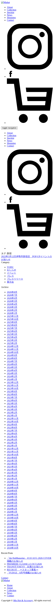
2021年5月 (12, 466)
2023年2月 (12, 412)
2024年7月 (12, 361)
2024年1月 (12, 379)
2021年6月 (12, 463)
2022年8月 (12, 427)
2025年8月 (12, 325)
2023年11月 (12, 385)
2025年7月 (12, 328)
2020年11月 (12, 484)
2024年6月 (12, 364)
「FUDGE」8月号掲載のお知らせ (24, 572)
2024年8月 (12, 358)
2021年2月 (12, 475)
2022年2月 (12, 442)
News (9, 15)
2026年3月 (12, 307)
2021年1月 (12, 478)
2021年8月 (12, 457)
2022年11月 (12, 418)
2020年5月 (12, 503)
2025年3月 (12, 340)
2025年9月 (12, 322)
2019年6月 (12, 530)
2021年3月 (12, 472)
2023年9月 (12, 391)
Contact (10, 20)
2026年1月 (12, 313)
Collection (11, 10)
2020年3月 (12, 506)
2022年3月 (12, 439)
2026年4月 (12, 304)
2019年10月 (12, 518)
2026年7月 (12, 295)
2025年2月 (12, 343)
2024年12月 (12, 346)
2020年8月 (12, 494)
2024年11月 (12, 349)
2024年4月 (12, 370)
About (10, 7)
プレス (10, 276)
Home (10, 585)
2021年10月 (12, 454)
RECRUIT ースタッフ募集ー (22, 569)
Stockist (10, 12)
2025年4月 (12, 337)
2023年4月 (12, 406)
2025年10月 (12, 319)
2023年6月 (12, 400)
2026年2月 (12, 310)
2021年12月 (12, 448)
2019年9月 (12, 521)
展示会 (10, 282)
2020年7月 (12, 497)
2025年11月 (12, 316)
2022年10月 (12, 421)
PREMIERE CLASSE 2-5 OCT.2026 (24, 564)
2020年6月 (12, 500)
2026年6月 (12, 298)
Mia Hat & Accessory (23, 600)
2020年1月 (12, 512)
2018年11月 (12, 545)
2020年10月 (12, 487)
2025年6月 (12, 331)
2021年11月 (12, 451)
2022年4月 (12, 436)
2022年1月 (12, 445)
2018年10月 (12, 548)
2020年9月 (12, 491)
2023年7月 (12, 397)
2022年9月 (12, 424)
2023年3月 (12, 409)
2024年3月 (12, 373)
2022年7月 (12, 430)
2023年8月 (12, 394)
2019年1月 (12, 542)
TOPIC (10, 267)
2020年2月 (12, 509)
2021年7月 (12, 460)
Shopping (11, 17)
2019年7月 (12, 527)
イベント (11, 273)
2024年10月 (12, 352)
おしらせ (11, 270)
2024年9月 (12, 355)
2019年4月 (12, 536)
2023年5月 (12, 403)
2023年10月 (12, 388)
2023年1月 (12, 415)
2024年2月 (12, 376)
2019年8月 (12, 524)
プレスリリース (15, 279)
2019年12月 (12, 515)
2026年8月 (12, 292)
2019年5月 (12, 533)
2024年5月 (12, 367)
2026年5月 (12, 301)
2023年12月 (12, 382)
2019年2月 (12, 539)
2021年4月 (12, 469)
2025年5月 (12, 334)
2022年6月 (12, 433)
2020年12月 (12, 481)
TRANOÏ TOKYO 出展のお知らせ (25, 566)
